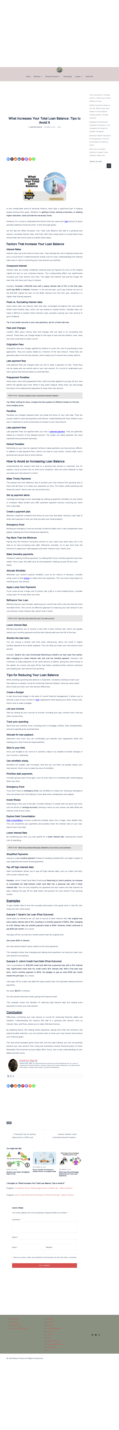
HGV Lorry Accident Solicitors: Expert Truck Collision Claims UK (99, 152)
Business (37, 76)
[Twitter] (13, 1076)
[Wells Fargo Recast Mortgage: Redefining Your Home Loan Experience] (70, 1159)
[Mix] (30, 159)
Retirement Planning (54, 1344)
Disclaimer (14, 1322)
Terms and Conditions (18, 1328)
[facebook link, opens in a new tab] (92, 1335)
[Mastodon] (26, 159)
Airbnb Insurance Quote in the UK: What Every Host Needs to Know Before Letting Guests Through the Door (100, 111)
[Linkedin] (19, 159)
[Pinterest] (22, 159)
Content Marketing (53, 1328)
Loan (59, 127)
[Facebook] (8, 159)
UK (47, 1350)
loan (9, 1123)
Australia (50, 1319)
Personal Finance (51, 76)
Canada (49, 1325)
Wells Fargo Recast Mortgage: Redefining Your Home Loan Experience (69, 1174)
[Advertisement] (45, 11)
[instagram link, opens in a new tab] (99, 1335)
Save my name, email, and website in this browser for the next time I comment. (45, 1257)
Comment (16, 1220)
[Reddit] (15, 159)
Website (49, 1247)
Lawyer (78, 76)
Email (15, 1247)
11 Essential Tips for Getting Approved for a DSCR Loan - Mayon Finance (43, 1188)
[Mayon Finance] (59, 70)
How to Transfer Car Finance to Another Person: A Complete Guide (44, 1170)
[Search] (109, 165)
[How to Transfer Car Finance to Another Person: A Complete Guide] (44, 1158)
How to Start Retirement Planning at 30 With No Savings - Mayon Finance (44, 1195)
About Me (89, 76)
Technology (67, 76)
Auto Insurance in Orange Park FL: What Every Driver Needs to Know (100, 98)
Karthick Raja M (36, 127)
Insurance (50, 1331)
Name (15, 1237)
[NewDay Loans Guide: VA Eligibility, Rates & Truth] (18, 1159)
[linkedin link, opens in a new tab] (96, 1335)
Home (28, 76)
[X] (12, 159)
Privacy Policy (16, 1325)
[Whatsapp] (33, 159)
